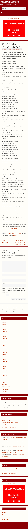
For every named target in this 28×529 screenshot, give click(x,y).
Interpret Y (4, 380)
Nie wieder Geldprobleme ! (14, 18)
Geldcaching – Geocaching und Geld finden (12, 468)
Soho (20, 233)
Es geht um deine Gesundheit (14, 308)
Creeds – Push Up (6, 420)
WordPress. (21, 527)
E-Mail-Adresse (5, 278)
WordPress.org (5, 519)
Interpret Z (4, 382)
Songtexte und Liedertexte (9, 2)
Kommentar (5, 260)
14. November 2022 (6, 49)
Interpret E (14, 49)
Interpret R (4, 363)
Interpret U (4, 370)
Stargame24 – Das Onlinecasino (9, 473)
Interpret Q (4, 361)
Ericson (13, 233)
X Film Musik (4, 391)
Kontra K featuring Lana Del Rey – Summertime (12, 424)
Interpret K (4, 347)
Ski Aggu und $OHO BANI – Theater (10, 422)
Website (3, 283)
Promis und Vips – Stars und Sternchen (11, 471)
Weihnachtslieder (5, 389)
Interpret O (4, 357)
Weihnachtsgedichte (6, 386)
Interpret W (4, 375)
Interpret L (4, 350)
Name (3, 272)
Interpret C (4, 329)
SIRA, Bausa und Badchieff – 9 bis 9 (10, 427)
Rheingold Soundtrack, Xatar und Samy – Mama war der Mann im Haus (20, 242)
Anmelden (4, 512)
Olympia (16, 233)
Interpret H (4, 340)
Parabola (14, 527)
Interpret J (4, 345)
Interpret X (4, 377)
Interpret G (4, 338)
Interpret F (4, 336)
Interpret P (4, 359)
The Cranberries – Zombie (8, 418)
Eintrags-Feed (5, 514)
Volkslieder (4, 384)
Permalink (15, 235)
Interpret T (4, 368)
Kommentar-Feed (6, 517)
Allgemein (4, 322)
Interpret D (4, 331)
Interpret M (4, 352)
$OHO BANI (9, 233)
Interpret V (4, 373)
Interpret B (4, 327)
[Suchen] (24, 8)
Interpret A (4, 324)
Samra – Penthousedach (5, 241)
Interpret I (4, 343)
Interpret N (4, 354)
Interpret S (19, 49)
